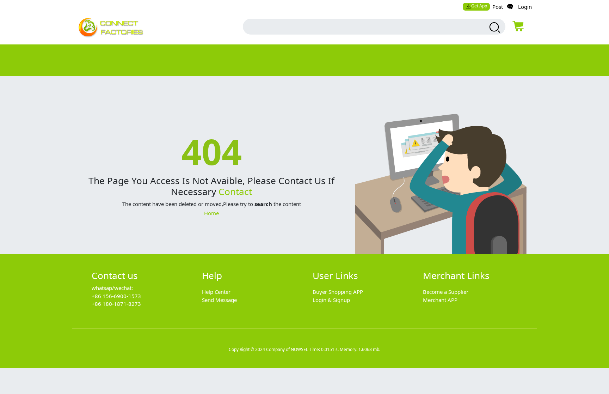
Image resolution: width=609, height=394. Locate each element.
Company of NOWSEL (287, 349)
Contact (235, 191)
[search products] (494, 27)
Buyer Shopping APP (338, 291)
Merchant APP (440, 299)
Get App (479, 6)
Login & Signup (331, 299)
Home (211, 213)
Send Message (219, 299)
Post (497, 6)
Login (525, 6)
